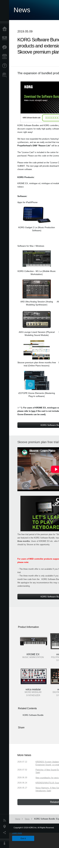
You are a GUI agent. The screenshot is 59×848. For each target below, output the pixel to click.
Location (5, 827)
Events (5, 56)
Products (5, 38)
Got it (23, 838)
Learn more (17, 833)
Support (5, 65)
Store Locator (5, 75)
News (5, 820)
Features (5, 47)
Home (5, 29)
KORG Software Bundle (33, 715)
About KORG (5, 843)
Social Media (5, 833)
